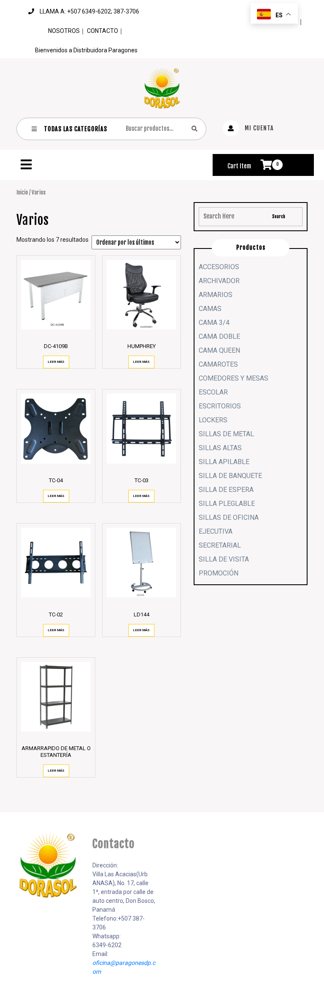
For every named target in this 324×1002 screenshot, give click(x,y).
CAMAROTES (218, 364)
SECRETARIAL (220, 545)
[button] (111, 164)
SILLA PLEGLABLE (227, 504)
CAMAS (210, 309)
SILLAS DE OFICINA (229, 517)
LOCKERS (213, 420)
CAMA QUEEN (219, 350)
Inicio (22, 192)
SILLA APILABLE (224, 462)
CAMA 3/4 (214, 323)
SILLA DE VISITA (224, 559)
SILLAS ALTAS (220, 448)
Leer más (56, 362)
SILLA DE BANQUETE (230, 476)
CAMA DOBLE (219, 336)
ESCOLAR (213, 392)
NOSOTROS (64, 30)
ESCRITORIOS (220, 406)
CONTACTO (102, 30)
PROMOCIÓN (218, 573)
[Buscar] (194, 128)
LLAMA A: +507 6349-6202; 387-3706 (89, 11)
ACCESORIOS (219, 267)
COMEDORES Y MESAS (233, 378)
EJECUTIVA (215, 531)
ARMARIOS (215, 295)
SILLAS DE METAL (226, 434)
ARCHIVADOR (219, 281)
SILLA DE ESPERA (226, 490)
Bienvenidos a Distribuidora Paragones (86, 50)
